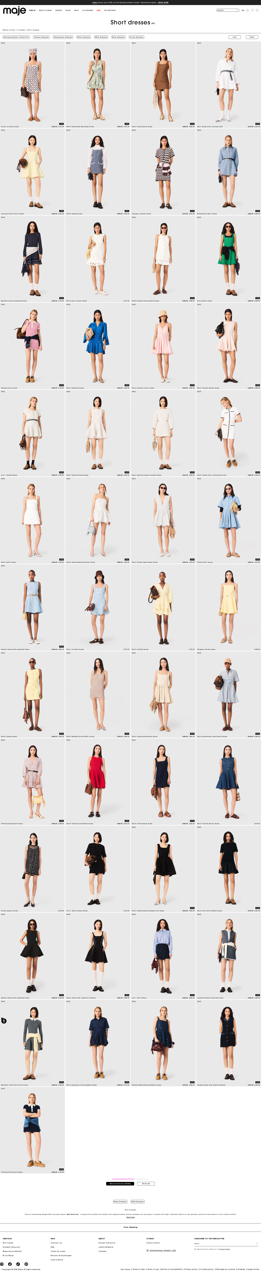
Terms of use (153, 1269)
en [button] (243, 10)
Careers (103, 1251)
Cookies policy (207, 1269)
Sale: (94, 2)
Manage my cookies (225, 1269)
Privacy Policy (225, 1249)
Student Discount (11, 1247)
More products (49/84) (120, 1184)
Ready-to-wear (9, 30)
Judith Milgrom (106, 1247)
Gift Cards (8, 1243)
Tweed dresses (41, 37)
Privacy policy (191, 1269)
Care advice (57, 1260)
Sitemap (241, 1269)
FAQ (53, 1247)
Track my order (58, 1251)
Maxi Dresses (120, 1201)
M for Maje (8, 1255)
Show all (146, 1184)
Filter (252, 37)
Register (256, 1243)
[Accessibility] (4, 1021)
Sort (235, 37)
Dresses (21, 30)
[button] (34, 10)
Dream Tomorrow (107, 1243)
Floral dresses (136, 37)
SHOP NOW (163, 2)
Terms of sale (139, 1269)
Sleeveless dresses (63, 37)
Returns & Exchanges (61, 1255)
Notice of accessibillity (172, 1269)
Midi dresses (101, 37)
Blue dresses (118, 37)
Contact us (56, 1243)
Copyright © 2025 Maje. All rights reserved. (21, 1269)
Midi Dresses (138, 1201)
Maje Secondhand (12, 1251)
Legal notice (253, 1269)
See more (130, 1217)
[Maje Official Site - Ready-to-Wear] (15, 11)
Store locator (153, 1243)
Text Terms (125, 1269)
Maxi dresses (83, 37)
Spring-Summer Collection (16, 37)
